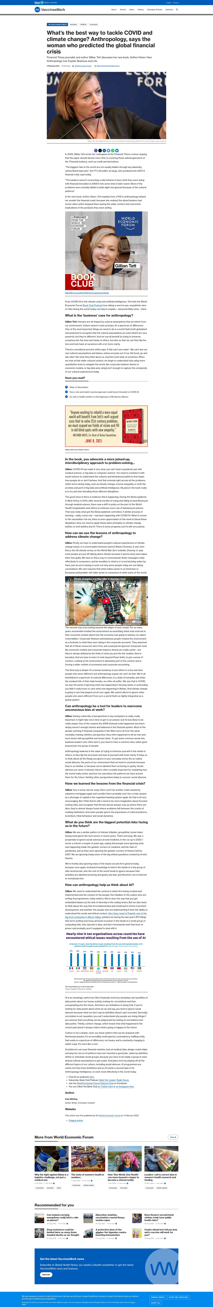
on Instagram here (125, 1086)
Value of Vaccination (79, 387)
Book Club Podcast (93, 305)
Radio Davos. (122, 1080)
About (113, 9)
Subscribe (46, 1275)
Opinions (169, 9)
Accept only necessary (178, 1297)
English (168, 3)
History (141, 9)
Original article (76, 1120)
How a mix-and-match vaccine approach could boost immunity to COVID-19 (104, 392)
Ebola (59, 1188)
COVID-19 (83, 24)
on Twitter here (105, 1086)
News (131, 9)
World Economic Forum (83, 66)
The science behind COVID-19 (57, 24)
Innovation (73, 24)
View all (173, 1137)
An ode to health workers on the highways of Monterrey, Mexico (99, 397)
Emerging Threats (154, 9)
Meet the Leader (107, 1080)
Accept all (155, 1303)
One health (123, 1188)
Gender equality (89, 1185)
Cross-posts (93, 24)
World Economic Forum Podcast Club (95, 1083)
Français (175, 3)
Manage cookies (158, 1297)
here (92, 1077)
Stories (123, 9)
